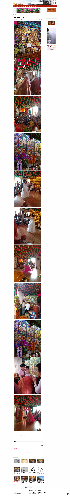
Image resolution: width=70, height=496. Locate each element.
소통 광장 (32, 6)
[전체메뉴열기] (14, 6)
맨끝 (32, 487)
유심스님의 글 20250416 (23, 472)
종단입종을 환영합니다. (32, 481)
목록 (42, 445)
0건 (18, 19)
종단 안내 (16, 6)
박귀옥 (23, 482)
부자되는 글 (38, 472)
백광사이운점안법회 (16, 481)
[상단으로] (68, 494)
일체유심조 (16, 19)
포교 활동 (28, 6)
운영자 (39, 473)
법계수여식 (15, 472)
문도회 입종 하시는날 (24, 481)
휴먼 (14, 473)
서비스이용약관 (36, 490)
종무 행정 (36, 6)
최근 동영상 (51, 20)
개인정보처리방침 (31, 490)
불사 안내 (24, 6)
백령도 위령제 (39, 481)
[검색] (42, 3)
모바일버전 (39, 490)
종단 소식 (20, 6)
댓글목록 (16, 448)
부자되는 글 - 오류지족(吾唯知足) (32, 472)
